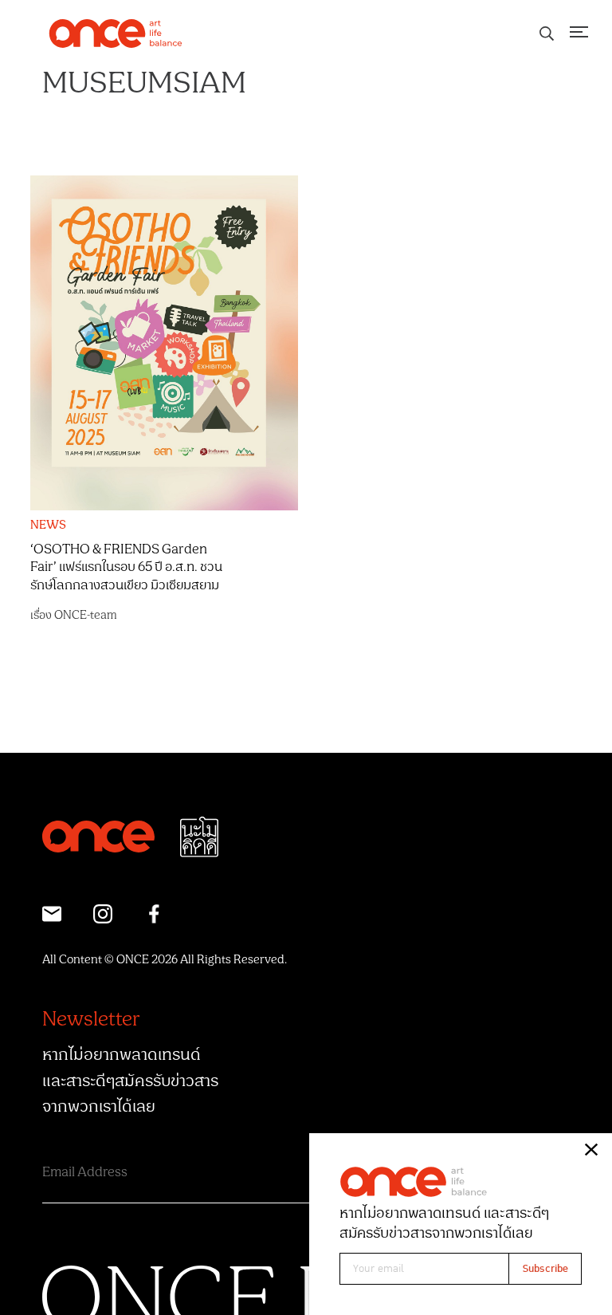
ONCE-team (85, 615)
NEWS (48, 525)
